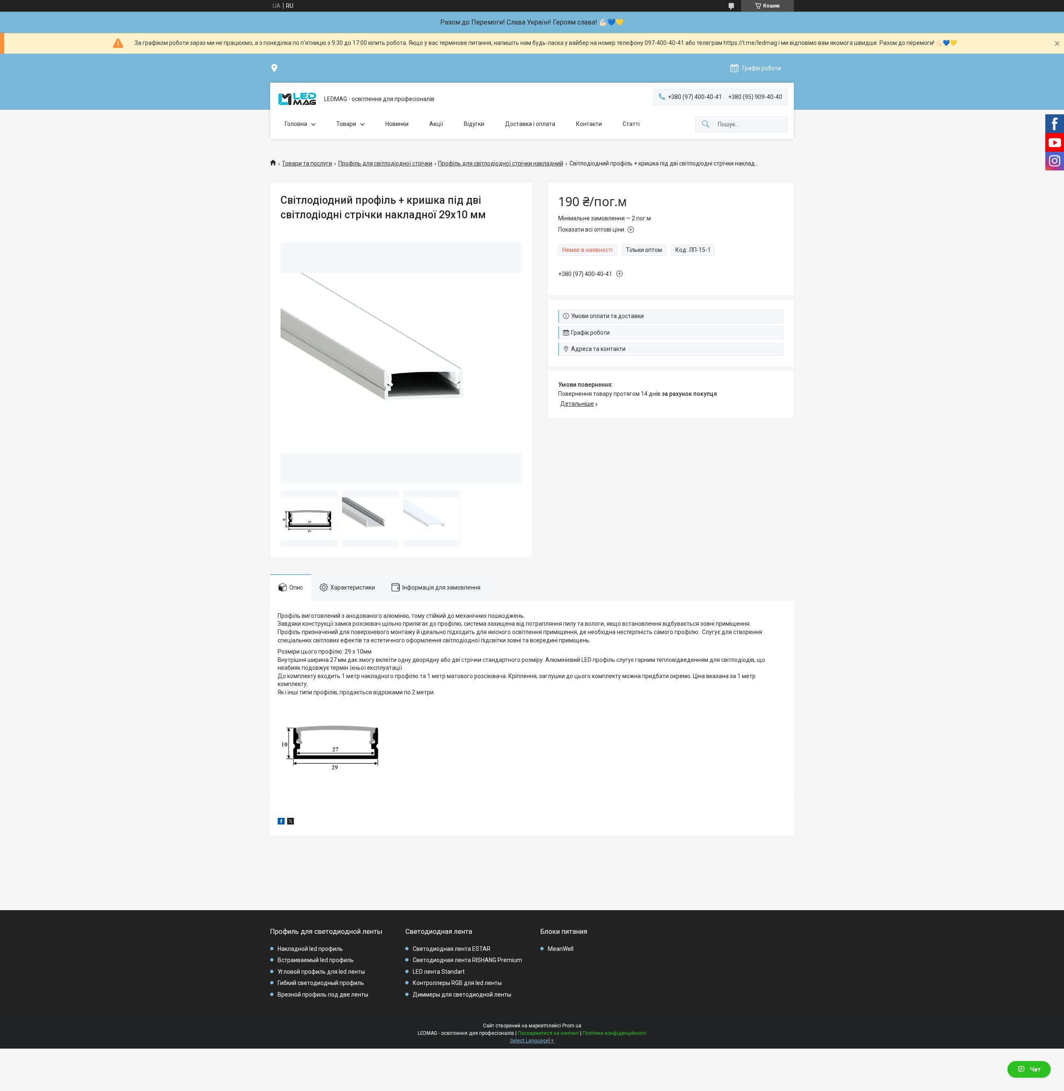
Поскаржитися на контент (548, 1033)
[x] (290, 822)
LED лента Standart (439, 971)
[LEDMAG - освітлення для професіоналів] (297, 99)
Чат (1035, 1069)
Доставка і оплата (530, 124)
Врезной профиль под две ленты (323, 994)
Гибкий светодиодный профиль (321, 983)
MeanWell (561, 948)
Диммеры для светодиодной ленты (462, 994)
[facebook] (281, 822)
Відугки (474, 124)
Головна (296, 124)
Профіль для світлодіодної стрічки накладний (500, 163)
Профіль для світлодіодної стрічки (385, 163)
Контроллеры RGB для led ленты (457, 983)
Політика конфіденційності (614, 1033)
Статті (631, 124)
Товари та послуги (307, 163)
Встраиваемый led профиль (316, 960)
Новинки (397, 124)
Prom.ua (571, 1026)
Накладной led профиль (310, 948)
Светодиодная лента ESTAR (451, 948)
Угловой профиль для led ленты (321, 971)
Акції (436, 124)
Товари (346, 124)
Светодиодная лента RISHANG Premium (467, 960)
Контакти (589, 124)
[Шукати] (706, 124)
